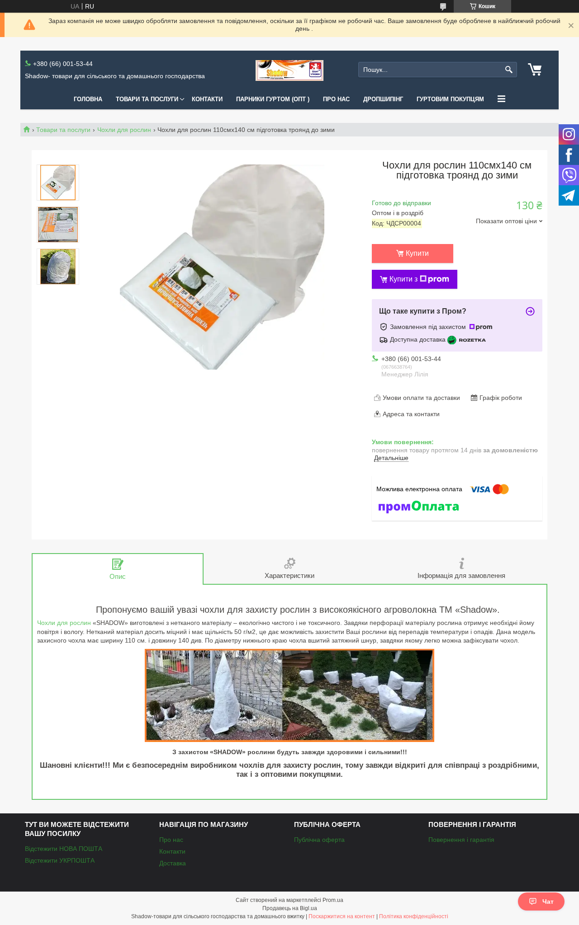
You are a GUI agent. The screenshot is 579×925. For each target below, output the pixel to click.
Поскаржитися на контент (341, 916)
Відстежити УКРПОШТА (60, 860)
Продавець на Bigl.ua (289, 908)
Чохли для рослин (124, 129)
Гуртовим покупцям (450, 99)
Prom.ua (333, 900)
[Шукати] (509, 70)
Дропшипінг (383, 99)
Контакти (207, 99)
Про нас (336, 99)
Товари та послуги (147, 99)
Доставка (172, 863)
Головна (88, 99)
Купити (417, 253)
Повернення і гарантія (461, 839)
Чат (548, 901)
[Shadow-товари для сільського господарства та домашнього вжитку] (289, 70)
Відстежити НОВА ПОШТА (63, 848)
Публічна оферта (319, 839)
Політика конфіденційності (413, 916)
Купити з (403, 279)
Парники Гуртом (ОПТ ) (272, 99)
